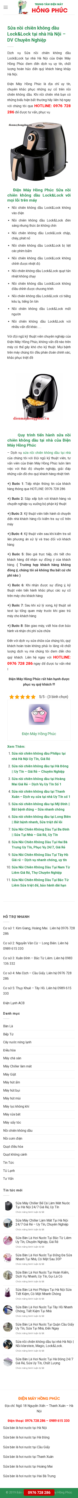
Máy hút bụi (11, 1090)
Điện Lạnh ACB (14, 1003)
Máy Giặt (9, 1074)
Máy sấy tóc (12, 1122)
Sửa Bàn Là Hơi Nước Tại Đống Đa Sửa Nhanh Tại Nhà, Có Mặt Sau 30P (44, 1257)
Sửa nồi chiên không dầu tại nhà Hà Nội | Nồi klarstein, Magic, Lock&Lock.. (45, 1344)
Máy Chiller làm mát (17, 1066)
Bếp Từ (8, 1034)
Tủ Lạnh (9, 1171)
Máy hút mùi (12, 1098)
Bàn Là (8, 1026)
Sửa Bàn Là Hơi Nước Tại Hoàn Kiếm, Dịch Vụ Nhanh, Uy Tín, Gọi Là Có (42, 1274)
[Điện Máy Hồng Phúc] (42, 7)
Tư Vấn (8, 1179)
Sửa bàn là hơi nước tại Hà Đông (26, 1437)
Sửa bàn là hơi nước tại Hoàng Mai (28, 1466)
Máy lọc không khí (16, 1106)
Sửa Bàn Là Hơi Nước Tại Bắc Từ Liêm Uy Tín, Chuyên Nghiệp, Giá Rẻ (43, 1240)
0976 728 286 (39, 1492)
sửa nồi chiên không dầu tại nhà (47, 453)
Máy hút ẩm (11, 1082)
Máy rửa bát (11, 1114)
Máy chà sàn (12, 1058)
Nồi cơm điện (12, 1138)
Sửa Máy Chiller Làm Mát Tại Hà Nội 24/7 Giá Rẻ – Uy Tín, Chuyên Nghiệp (42, 1222)
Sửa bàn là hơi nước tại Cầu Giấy (26, 1447)
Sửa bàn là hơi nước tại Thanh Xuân (28, 1457)
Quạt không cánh (15, 1154)
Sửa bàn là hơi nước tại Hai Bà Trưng (29, 1476)
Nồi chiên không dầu (17, 1131)
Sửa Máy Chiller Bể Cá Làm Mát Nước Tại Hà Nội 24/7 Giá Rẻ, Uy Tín (43, 1205)
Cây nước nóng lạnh (17, 1042)
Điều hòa (9, 1050)
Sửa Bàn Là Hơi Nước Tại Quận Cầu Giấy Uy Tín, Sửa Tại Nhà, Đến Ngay (45, 1326)
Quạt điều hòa (13, 1147)
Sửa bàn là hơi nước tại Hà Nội (25, 1428)
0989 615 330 (13, 949)
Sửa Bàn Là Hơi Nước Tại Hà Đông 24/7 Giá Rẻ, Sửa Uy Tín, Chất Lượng (44, 1361)
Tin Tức (8, 1163)
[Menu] (5, 7)
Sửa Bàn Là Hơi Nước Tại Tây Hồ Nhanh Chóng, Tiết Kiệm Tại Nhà (44, 1309)
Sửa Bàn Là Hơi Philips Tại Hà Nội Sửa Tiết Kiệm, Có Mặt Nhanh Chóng (44, 1292)
